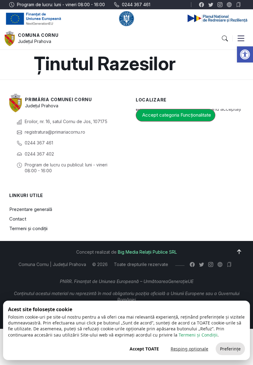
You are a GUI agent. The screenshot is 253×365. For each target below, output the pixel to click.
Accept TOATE (144, 349)
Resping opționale (189, 349)
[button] (245, 54)
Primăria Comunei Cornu (58, 99)
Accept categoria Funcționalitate (176, 115)
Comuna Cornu (38, 35)
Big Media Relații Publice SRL (147, 252)
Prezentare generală (30, 209)
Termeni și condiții (28, 228)
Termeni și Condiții (198, 335)
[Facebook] (203, 4)
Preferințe (230, 349)
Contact (17, 219)
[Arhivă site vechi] (240, 4)
